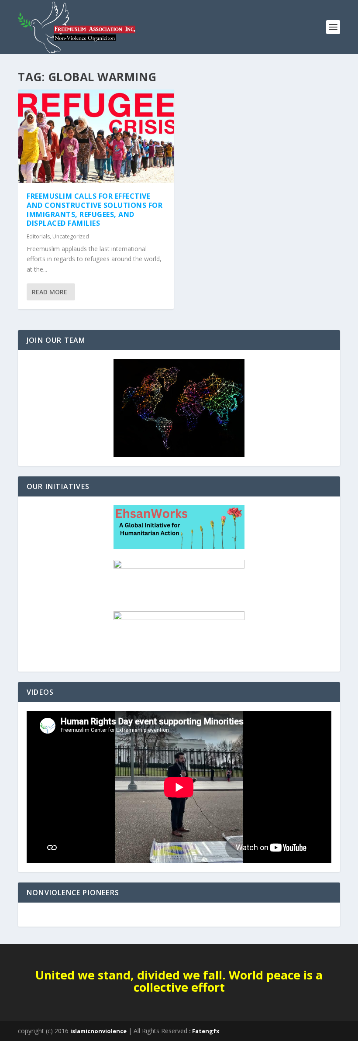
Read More (49, 292)
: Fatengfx (204, 1031)
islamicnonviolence (98, 1031)
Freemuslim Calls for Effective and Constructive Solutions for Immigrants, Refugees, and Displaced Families (94, 209)
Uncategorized (70, 236)
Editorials (38, 236)
